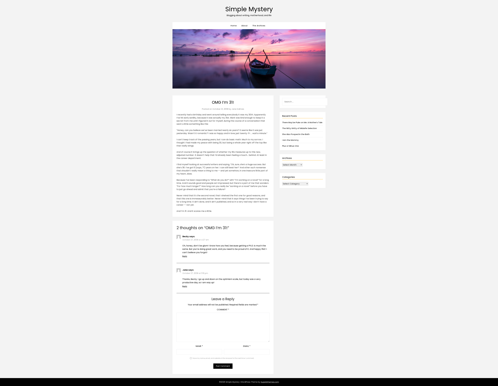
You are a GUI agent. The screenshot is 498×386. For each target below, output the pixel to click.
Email (246, 346)
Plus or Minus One (290, 146)
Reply (184, 256)
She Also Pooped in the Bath (296, 134)
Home (234, 25)
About (244, 25)
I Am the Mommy (290, 140)
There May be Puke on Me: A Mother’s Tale (302, 122)
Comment (223, 309)
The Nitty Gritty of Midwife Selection (299, 128)
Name (199, 346)
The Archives (258, 25)
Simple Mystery (249, 9)
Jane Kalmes (238, 109)
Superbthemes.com (270, 382)
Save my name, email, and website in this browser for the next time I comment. (223, 358)
